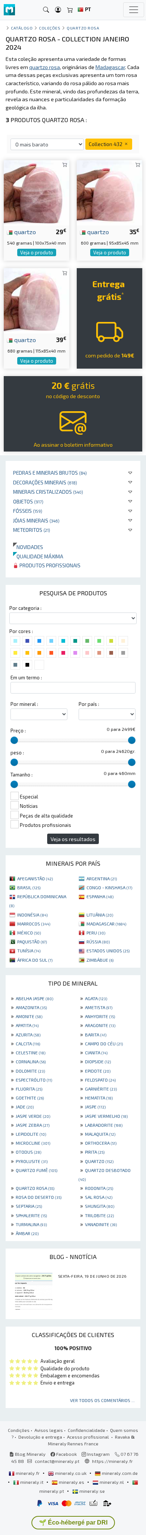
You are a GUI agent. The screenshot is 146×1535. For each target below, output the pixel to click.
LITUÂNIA (99, 914)
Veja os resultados (73, 839)
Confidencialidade (86, 1430)
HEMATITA (99, 1097)
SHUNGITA (99, 1206)
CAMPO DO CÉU (104, 1043)
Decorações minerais (45, 482)
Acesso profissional (88, 1436)
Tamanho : (21, 775)
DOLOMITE (30, 1070)
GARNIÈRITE (101, 1088)
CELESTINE (30, 1052)
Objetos (28, 501)
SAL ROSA (98, 1197)
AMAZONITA (31, 1007)
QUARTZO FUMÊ (36, 1170)
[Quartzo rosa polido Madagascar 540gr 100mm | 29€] (36, 191)
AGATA (96, 998)
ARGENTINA (101, 878)
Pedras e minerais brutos (50, 472)
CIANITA (96, 1052)
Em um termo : (26, 677)
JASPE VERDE (33, 1116)
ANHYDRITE (100, 1016)
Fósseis (27, 511)
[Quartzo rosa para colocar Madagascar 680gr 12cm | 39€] (36, 300)
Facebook (66, 1454)
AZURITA (28, 1034)
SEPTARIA (29, 1206)
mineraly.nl (111, 1482)
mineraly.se (91, 1491)
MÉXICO (29, 932)
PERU (95, 932)
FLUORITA (29, 1088)
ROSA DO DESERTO (38, 1197)
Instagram (98, 1454)
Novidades (28, 547)
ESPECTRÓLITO (34, 1079)
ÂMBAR (27, 1233)
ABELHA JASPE (34, 998)
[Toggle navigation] (133, 9)
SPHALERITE (31, 1215)
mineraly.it (32, 1482)
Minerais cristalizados (48, 492)
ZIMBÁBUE (99, 959)
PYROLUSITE (32, 1161)
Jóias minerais (36, 520)
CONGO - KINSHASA (109, 887)
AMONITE (29, 1016)
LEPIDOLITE (31, 1133)
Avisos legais (48, 1430)
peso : (17, 753)
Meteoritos (31, 530)
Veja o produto (36, 252)
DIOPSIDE (98, 1061)
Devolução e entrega (40, 1436)
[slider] (14, 740)
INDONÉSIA (32, 914)
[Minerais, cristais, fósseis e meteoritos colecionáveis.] (9, 10)
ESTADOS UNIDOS (108, 950)
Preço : (18, 731)
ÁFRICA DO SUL (34, 959)
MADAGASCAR (106, 923)
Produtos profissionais (49, 565)
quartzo (24, 231)
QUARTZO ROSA (35, 1188)
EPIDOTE (97, 1070)
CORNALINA (31, 1061)
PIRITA (94, 1151)
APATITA (27, 1025)
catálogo (22, 27)
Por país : (89, 704)
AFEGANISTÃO (35, 878)
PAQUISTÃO (32, 941)
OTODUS (28, 1151)
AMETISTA (98, 1007)
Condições (19, 1430)
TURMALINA (31, 1224)
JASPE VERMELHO (106, 1116)
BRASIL (28, 887)
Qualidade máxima (38, 556)
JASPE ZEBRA (32, 1125)
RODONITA (99, 1188)
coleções (49, 27)
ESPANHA (99, 896)
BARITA (95, 1034)
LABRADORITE (103, 1125)
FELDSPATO (100, 1079)
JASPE (95, 1106)
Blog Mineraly (30, 1454)
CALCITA (28, 1043)
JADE (25, 1106)
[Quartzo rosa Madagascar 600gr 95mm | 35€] (109, 191)
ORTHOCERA (100, 1142)
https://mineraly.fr (112, 1461)
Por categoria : (25, 608)
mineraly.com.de (119, 1473)
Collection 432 (106, 144)
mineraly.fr (28, 1473)
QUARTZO (99, 1161)
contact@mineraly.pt (57, 1461)
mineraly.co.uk (71, 1473)
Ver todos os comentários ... (102, 1400)
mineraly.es (71, 1482)
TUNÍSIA (28, 950)
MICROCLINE (33, 1142)
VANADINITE (101, 1224)
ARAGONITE (100, 1025)
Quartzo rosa (83, 27)
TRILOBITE (99, 1215)
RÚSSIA (98, 941)
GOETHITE (30, 1097)
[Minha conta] (58, 10)
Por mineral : (24, 704)
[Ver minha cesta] (70, 10)
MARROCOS (33, 923)
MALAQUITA (100, 1133)
